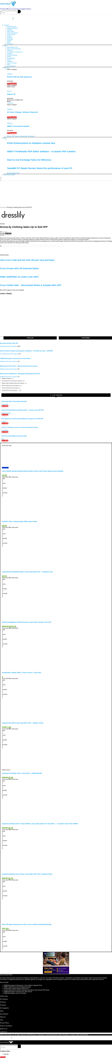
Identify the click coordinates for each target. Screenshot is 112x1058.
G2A (2, 439)
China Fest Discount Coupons (10, 388)
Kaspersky (4, 404)
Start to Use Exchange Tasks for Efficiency (29, 160)
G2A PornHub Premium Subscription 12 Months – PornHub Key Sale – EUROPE (26, 351)
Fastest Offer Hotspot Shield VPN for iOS (16, 988)
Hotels (9, 56)
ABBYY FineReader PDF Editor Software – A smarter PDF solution (41, 151)
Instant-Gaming (6, 413)
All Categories (11, 66)
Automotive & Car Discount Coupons (12, 380)
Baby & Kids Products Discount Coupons (13, 383)
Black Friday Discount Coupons (10, 385)
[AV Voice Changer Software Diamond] (22, 106)
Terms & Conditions (6, 1026)
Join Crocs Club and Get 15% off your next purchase (27, 260)
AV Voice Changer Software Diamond (22, 112)
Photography (11, 58)
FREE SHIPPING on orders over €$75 (19, 277)
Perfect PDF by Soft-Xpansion (19, 77)
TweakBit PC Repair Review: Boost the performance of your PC (39, 168)
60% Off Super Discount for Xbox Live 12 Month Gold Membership (26, 924)
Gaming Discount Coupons (8, 346)
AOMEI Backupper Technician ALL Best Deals (15, 358)
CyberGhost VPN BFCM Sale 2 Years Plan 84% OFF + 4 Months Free (27, 572)
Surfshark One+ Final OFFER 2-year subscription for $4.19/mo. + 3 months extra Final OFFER (40, 824)
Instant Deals (11, 34)
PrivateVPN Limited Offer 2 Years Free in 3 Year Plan (21, 672)
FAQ (1, 1020)
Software (10, 61)
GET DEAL (8, 233)
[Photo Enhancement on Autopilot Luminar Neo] (15, 139)
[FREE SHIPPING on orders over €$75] (4, 273)
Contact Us (3, 1032)
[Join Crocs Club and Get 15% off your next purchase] (4, 256)
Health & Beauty (12, 55)
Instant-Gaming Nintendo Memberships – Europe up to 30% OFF (22, 410)
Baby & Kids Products (14, 49)
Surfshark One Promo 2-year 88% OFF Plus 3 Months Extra (27, 874)
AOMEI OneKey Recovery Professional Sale (17, 987)
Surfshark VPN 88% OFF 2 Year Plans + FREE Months (22, 773)
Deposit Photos (12, 26)
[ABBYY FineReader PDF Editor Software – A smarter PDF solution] (17, 148)
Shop (1, 1011)
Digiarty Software (12, 28)
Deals (5, 45)
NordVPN (10, 39)
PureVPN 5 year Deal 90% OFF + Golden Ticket (22, 723)
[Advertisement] (56, 193)
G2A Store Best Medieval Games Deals (14, 436)
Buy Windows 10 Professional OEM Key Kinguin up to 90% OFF (22, 418)
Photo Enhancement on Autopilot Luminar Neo (31, 143)
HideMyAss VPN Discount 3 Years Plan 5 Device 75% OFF (26, 622)
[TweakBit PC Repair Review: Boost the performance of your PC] (16, 164)
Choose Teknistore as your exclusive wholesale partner (19, 427)
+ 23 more (10, 103)
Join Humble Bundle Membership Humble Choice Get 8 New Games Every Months (32, 471)
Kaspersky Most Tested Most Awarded (14, 401)
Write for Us (3, 1029)
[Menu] (0, 178)
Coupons (6, 25)
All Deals (3, 1002)
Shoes (9, 60)
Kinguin (9, 36)
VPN (8, 64)
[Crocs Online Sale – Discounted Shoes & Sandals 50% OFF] (4, 281)
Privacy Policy (4, 1023)
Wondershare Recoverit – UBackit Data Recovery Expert (18, 366)
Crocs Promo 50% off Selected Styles (19, 268)
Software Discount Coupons (8, 361)
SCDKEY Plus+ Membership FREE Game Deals (19, 521)
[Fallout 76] (15, 88)
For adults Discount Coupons (9, 354)
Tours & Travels (12, 63)
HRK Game (10, 31)
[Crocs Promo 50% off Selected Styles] (4, 265)
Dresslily (9, 30)
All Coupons (4, 999)
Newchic (9, 37)
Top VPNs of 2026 (9, 175)
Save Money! (4, 1014)
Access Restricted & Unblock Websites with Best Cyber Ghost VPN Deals (26, 990)
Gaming (9, 53)
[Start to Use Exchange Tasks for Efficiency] (13, 156)
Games (9, 91)
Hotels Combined (12, 33)
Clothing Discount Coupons (10, 390)
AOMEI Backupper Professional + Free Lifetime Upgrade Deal (23, 985)
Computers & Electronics (14, 52)
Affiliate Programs (7, 378)
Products (6, 68)
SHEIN (9, 41)
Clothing (9, 50)
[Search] (19, 11)
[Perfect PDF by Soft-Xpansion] (17, 71)
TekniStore (4, 430)
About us (3, 1017)
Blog (5, 138)
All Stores (10, 44)
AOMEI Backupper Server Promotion (15, 993)
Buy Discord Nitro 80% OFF (9, 343)
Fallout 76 (11, 94)
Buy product (13, 83)
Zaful (8, 42)
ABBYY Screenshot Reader (18, 126)
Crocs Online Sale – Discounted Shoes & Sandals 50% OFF (30, 285)
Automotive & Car (12, 47)
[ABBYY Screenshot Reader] (18, 120)
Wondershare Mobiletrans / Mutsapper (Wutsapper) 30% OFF (20, 373)
